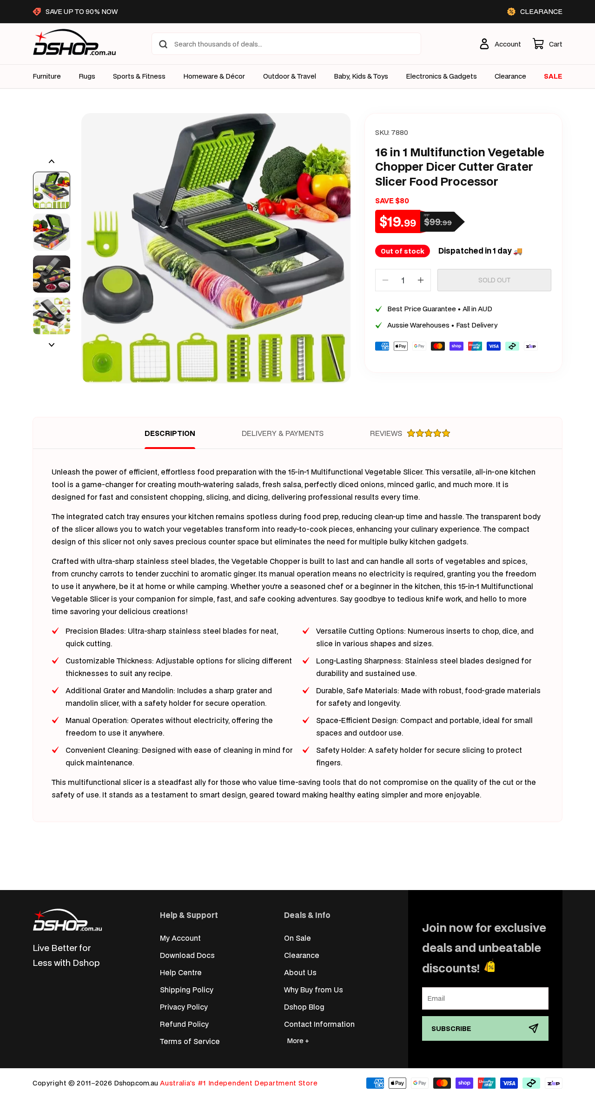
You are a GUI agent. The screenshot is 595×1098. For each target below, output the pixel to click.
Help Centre (181, 972)
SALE (553, 76)
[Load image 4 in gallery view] (51, 316)
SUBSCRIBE (451, 1028)
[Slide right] (51, 345)
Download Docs (187, 955)
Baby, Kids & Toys (361, 76)
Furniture (47, 76)
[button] (547, 43)
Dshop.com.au (136, 1082)
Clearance (301, 955)
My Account (180, 938)
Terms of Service (190, 1041)
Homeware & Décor (214, 76)
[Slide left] (51, 161)
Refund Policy (184, 1024)
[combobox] (286, 44)
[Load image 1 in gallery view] (51, 190)
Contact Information (319, 1024)
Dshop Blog (304, 1006)
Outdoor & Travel (289, 76)
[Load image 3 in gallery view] (51, 274)
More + (298, 1040)
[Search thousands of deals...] (163, 44)
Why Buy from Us (313, 989)
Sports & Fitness (139, 76)
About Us (300, 972)
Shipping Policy (186, 989)
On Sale (297, 938)
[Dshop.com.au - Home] (67, 920)
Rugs (87, 76)
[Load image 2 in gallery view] (51, 232)
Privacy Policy (184, 1006)
